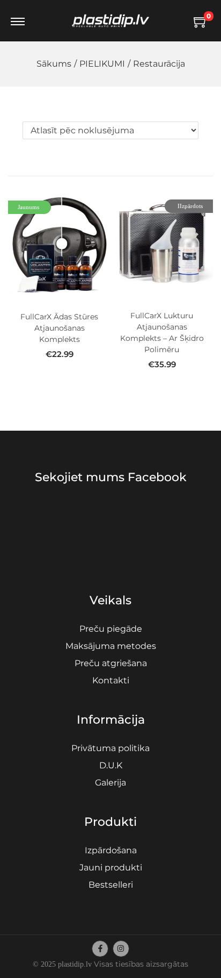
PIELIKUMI (102, 64)
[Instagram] (121, 948)
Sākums (53, 64)
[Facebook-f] (100, 948)
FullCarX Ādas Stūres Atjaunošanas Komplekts (59, 328)
